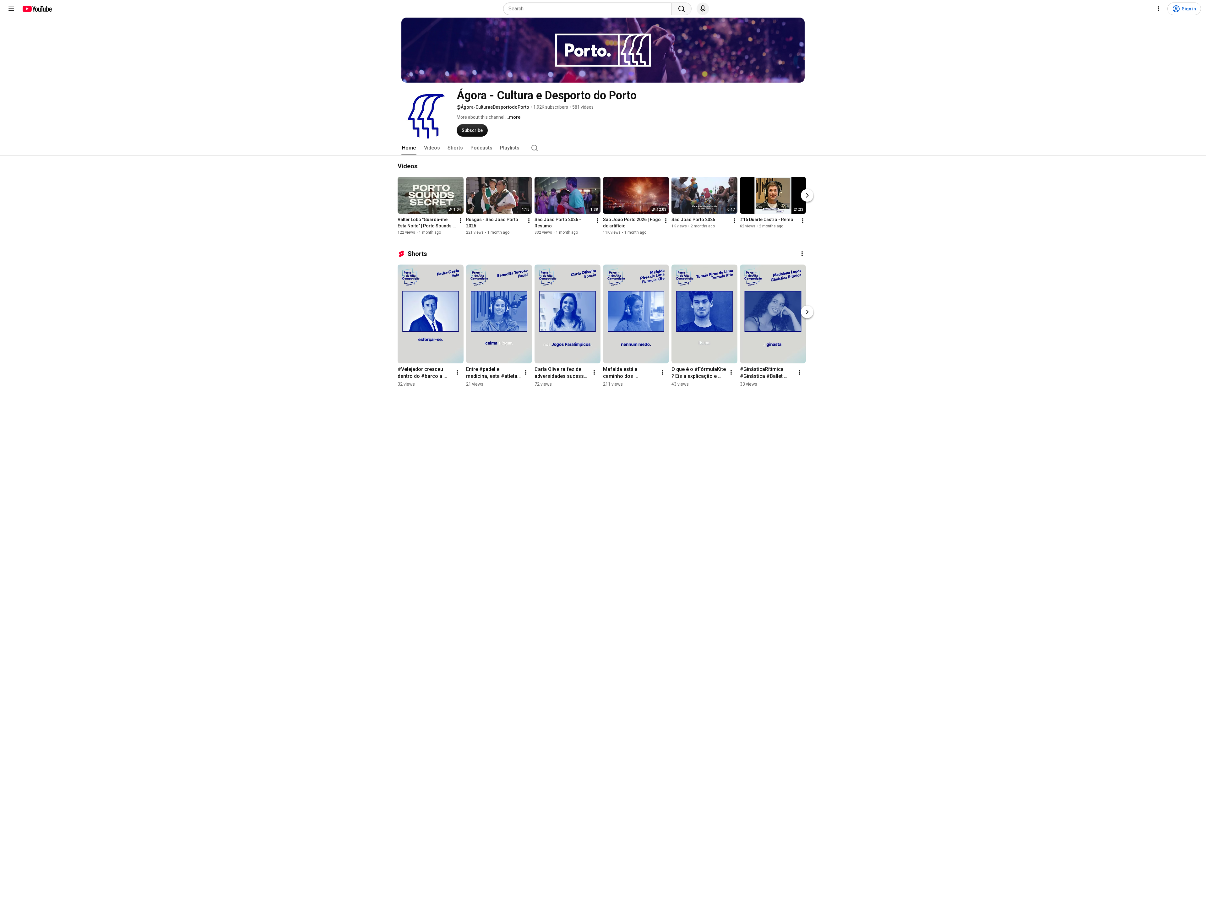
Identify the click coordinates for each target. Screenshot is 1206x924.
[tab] (408, 147)
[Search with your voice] (703, 9)
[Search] (681, 9)
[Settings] (1158, 9)
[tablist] (603, 147)
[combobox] (589, 9)
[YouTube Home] (37, 9)
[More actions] (460, 221)
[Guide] (11, 9)
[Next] (807, 195)
